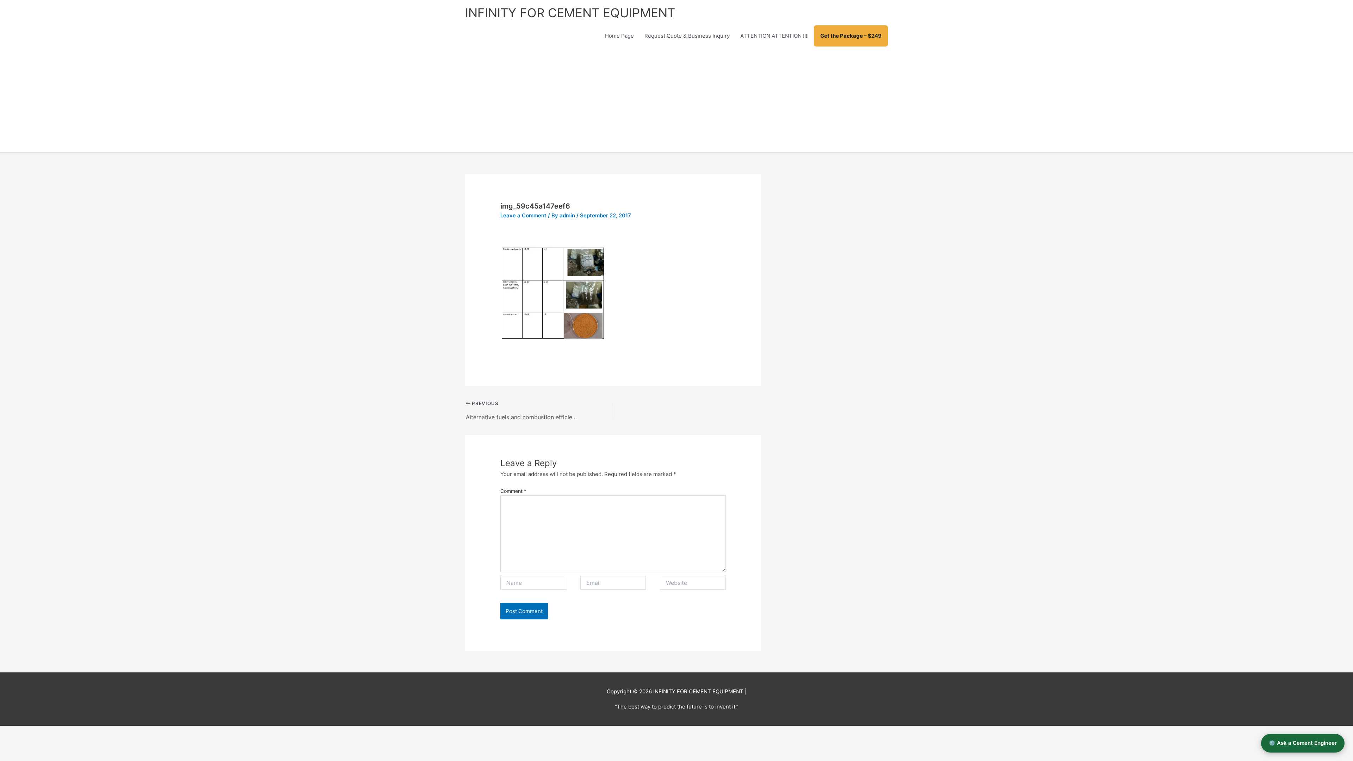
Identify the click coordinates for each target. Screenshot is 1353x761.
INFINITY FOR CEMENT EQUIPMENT (570, 12)
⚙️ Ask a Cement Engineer (1303, 743)
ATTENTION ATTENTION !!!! (774, 35)
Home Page (619, 35)
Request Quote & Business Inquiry (687, 35)
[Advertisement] (676, 99)
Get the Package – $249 (851, 35)
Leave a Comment (523, 215)
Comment (513, 491)
